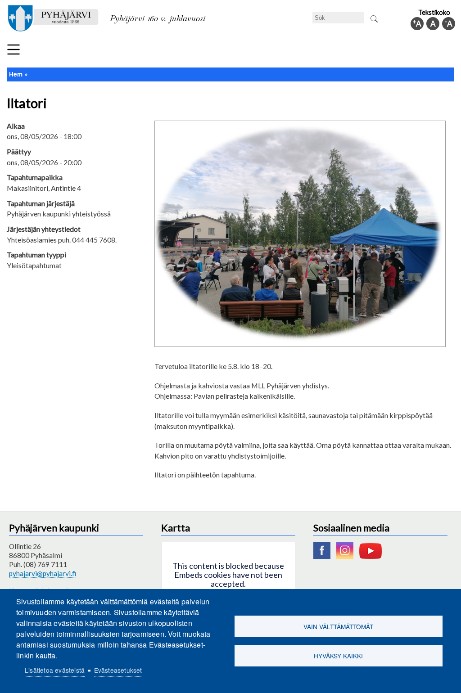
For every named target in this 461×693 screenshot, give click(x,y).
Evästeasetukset (118, 670)
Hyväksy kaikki (338, 655)
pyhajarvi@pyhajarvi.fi (42, 573)
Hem (16, 74)
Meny (14, 49)
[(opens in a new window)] (324, 556)
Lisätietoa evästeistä (55, 670)
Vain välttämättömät (338, 626)
